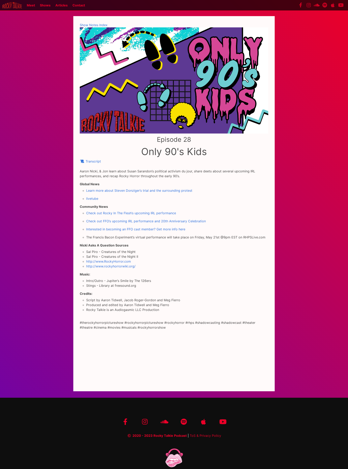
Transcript (93, 161)
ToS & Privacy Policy (205, 436)
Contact (78, 5)
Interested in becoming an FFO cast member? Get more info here (135, 229)
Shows (45, 5)
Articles (61, 5)
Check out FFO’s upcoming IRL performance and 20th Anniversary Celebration (146, 221)
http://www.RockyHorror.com (108, 261)
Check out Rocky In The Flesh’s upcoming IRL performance (131, 213)
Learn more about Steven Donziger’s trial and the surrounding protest (139, 190)
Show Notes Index (94, 25)
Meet (31, 5)
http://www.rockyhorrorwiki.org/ (111, 266)
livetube (92, 199)
